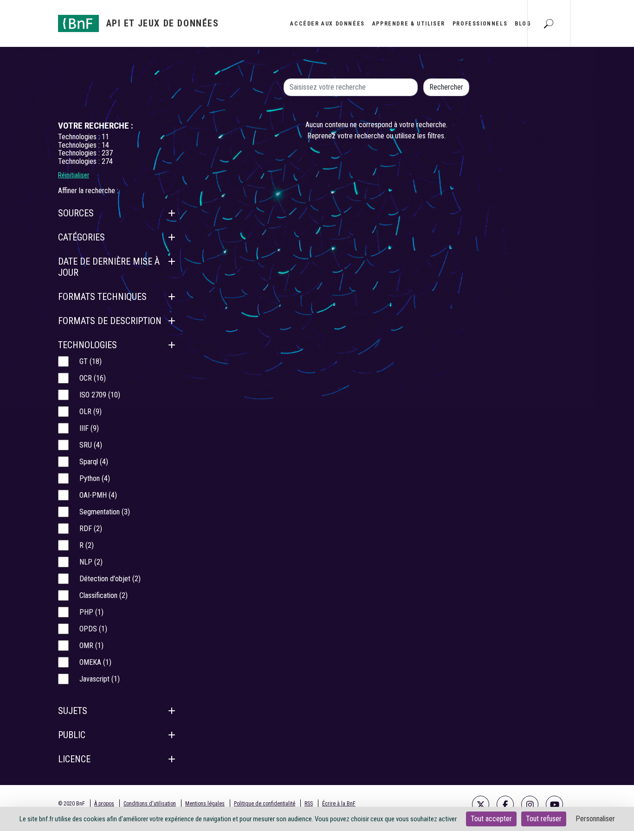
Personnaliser (595, 818)
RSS (308, 803)
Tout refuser (544, 818)
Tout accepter (491, 818)
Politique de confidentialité (264, 803)
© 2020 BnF (71, 803)
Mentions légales (205, 803)
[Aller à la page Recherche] (548, 23)
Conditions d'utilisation (149, 803)
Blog (523, 23)
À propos (104, 803)
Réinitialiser (73, 175)
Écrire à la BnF (339, 803)
